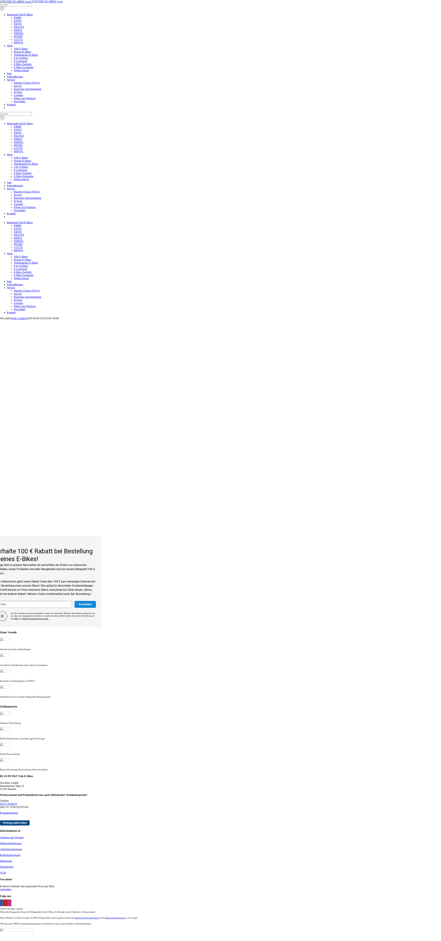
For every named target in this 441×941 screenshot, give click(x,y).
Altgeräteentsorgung (11, 849)
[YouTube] (6, 902)
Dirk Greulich (19, 318)
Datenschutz (6, 866)
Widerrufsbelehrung (11, 843)
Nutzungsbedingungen (115, 918)
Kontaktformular (9, 812)
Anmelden (85, 604)
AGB (16, 619)
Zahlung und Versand (11, 837)
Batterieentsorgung (10, 855)
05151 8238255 (8, 803)
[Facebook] (2, 902)
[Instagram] (9, 902)
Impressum (6, 860)
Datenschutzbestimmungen (35, 619)
